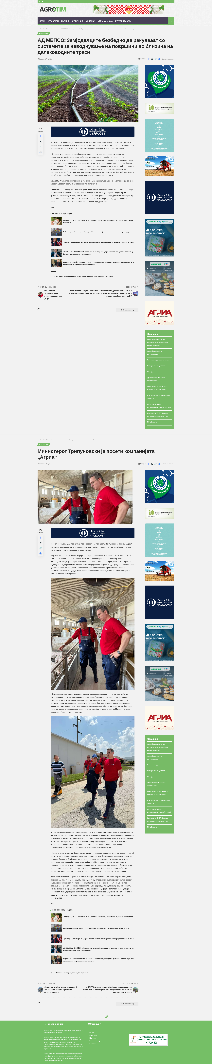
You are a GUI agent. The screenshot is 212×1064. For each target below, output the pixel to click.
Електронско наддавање (156, 366)
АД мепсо (59, 276)
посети (74, 973)
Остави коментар (128, 310)
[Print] (158, 59)
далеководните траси (72, 276)
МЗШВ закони (152, 422)
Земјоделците (87, 276)
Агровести (43, 34)
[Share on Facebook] (148, 59)
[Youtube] (42, 1)
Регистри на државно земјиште (158, 360)
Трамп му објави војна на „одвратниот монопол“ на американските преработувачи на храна (98, 242)
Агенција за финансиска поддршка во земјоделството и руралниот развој (158, 342)
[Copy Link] (155, 59)
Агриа (58, 973)
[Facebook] (40, 1)
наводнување (99, 276)
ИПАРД (149, 372)
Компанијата (66, 973)
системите (109, 276)
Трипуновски (83, 973)
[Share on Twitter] (152, 59)
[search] (171, 21)
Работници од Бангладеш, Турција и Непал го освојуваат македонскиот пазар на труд (96, 232)
